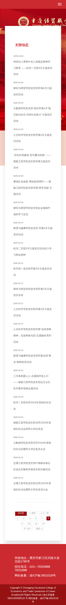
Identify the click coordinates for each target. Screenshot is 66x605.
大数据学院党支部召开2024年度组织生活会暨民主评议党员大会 (32, 443)
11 (36, 523)
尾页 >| (39, 529)
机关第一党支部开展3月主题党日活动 (32, 269)
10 (29, 523)
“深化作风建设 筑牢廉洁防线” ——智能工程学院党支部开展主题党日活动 (32, 158)
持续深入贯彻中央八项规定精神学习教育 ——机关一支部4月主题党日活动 (32, 65)
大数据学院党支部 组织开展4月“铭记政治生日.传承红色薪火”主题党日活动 (32, 112)
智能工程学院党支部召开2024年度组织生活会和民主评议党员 (32, 423)
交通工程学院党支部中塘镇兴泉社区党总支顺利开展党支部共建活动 (31, 463)
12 (43, 523)
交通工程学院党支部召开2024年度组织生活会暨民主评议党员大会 (32, 484)
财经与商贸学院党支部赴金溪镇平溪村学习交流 (31, 208)
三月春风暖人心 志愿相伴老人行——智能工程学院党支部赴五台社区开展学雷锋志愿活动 (31, 379)
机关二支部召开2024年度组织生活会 (32, 403)
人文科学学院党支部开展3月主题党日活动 (32, 309)
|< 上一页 (45, 513)
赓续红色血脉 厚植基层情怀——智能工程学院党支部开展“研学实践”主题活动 (32, 185)
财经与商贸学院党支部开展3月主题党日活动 (32, 289)
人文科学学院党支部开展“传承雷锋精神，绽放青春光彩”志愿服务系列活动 (32, 333)
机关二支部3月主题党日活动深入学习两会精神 (32, 249)
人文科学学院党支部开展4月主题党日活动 (32, 135)
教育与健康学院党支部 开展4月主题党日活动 (32, 229)
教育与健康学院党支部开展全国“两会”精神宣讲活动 (32, 356)
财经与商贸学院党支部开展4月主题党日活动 (32, 88)
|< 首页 (33, 513)
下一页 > (27, 529)
